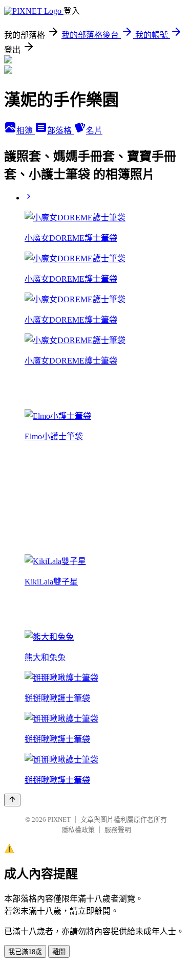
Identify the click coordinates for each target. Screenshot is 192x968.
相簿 (25, 130)
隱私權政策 (78, 830)
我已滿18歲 (25, 952)
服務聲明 (117, 830)
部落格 (60, 130)
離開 (59, 952)
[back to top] (12, 800)
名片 (94, 130)
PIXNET (59, 819)
